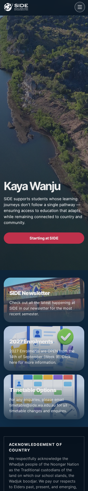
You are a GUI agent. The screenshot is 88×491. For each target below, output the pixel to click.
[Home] (38, 7)
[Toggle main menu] (80, 7)
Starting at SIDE (44, 238)
